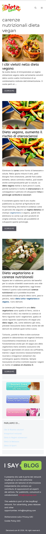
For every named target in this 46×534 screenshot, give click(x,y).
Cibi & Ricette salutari (14, 430)
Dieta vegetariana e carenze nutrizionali (17, 275)
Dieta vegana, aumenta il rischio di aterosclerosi (22, 134)
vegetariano (15, 213)
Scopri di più (9, 91)
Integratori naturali (13, 433)
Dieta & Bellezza (11, 441)
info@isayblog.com (28, 495)
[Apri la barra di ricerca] (35, 8)
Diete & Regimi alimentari (15, 437)
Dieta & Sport (10, 445)
